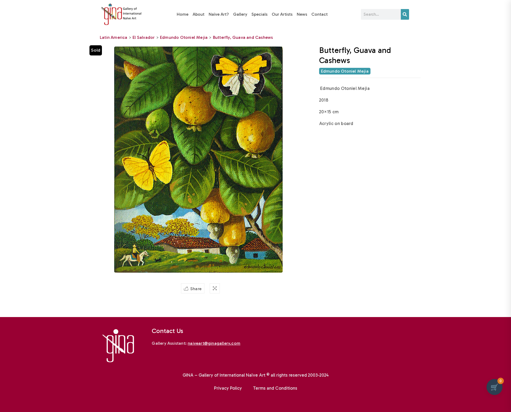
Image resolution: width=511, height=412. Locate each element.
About (198, 14)
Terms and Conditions (275, 388)
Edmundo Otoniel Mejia (184, 37)
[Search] (405, 14)
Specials (259, 14)
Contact (319, 14)
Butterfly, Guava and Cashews (243, 37)
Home (182, 14)
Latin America (113, 37)
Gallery (240, 14)
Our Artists (282, 14)
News (302, 14)
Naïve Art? (219, 14)
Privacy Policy (228, 388)
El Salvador (144, 37)
